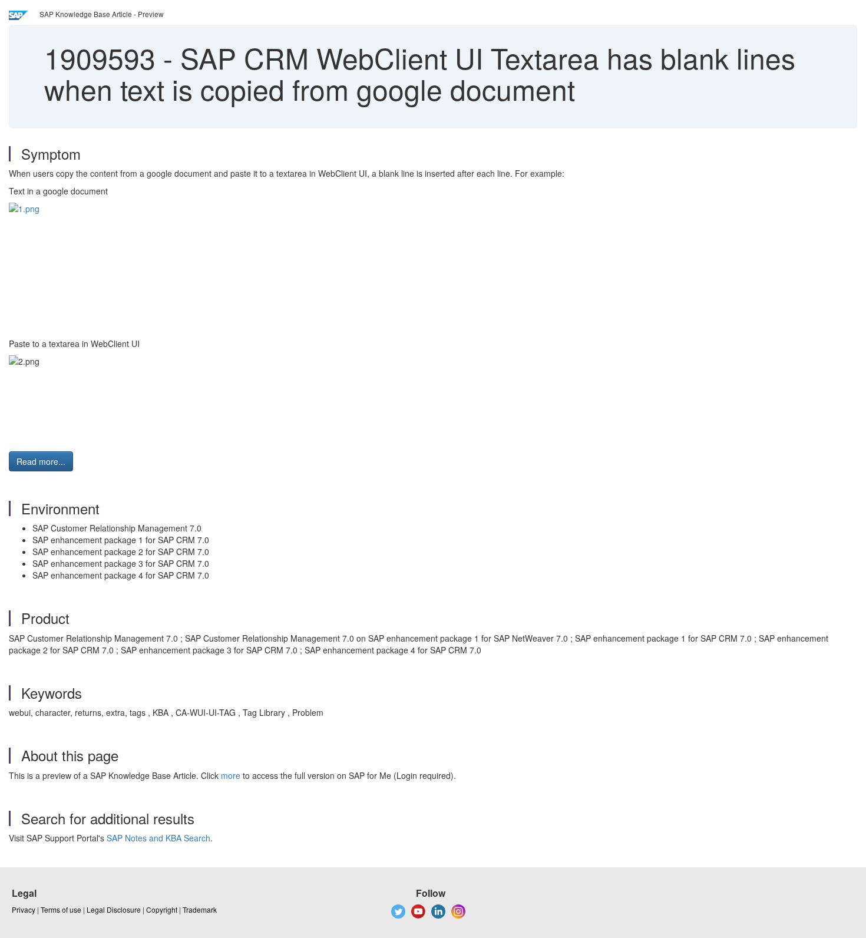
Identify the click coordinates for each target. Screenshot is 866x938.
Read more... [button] (40, 461)
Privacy (23, 909)
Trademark (200, 909)
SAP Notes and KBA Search (158, 838)
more (230, 775)
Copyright (161, 909)
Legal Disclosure (114, 909)
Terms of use (61, 909)
